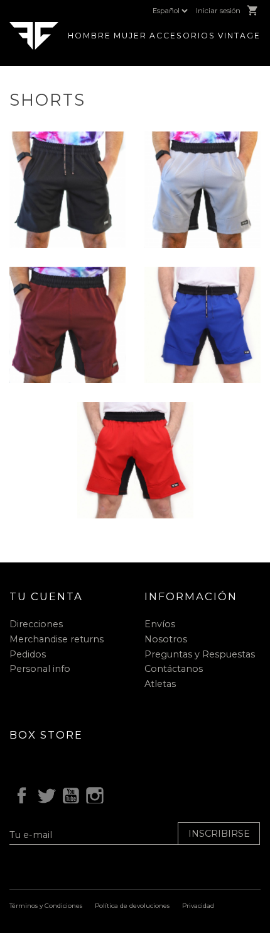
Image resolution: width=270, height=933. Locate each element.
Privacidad (198, 906)
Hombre (89, 35)
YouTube (68, 794)
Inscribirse (219, 833)
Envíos (159, 624)
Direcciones (36, 624)
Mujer (130, 35)
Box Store (46, 735)
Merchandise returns (56, 639)
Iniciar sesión (218, 10)
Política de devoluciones (132, 906)
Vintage (239, 35)
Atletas (160, 684)
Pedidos (27, 654)
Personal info (39, 668)
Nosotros (165, 639)
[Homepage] (33, 35)
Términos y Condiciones (45, 906)
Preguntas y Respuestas (199, 654)
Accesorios (182, 35)
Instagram (93, 794)
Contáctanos (173, 668)
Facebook (19, 794)
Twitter (44, 794)
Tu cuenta (46, 596)
